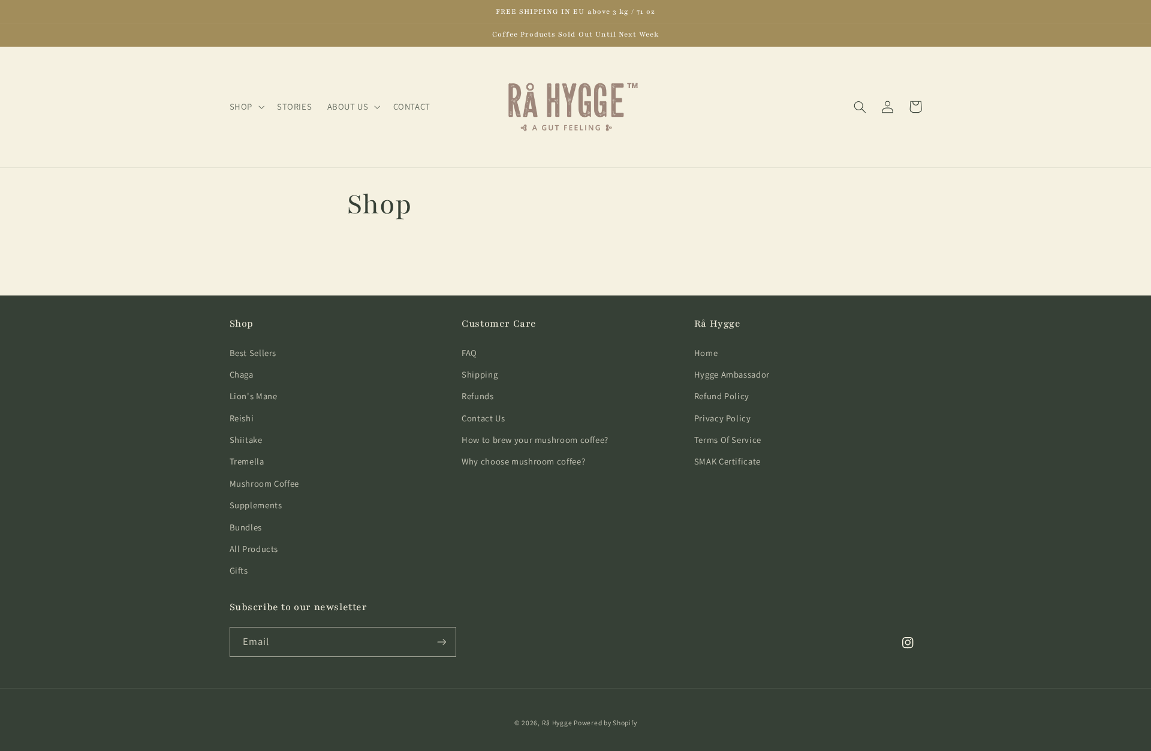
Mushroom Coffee (264, 483)
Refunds (477, 396)
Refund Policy (721, 396)
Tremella (247, 461)
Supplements (256, 505)
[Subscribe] (441, 641)
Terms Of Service (727, 439)
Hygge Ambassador (732, 374)
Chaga (242, 374)
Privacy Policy (722, 418)
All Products (254, 548)
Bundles (246, 527)
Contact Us (483, 418)
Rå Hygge (558, 722)
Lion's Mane (254, 396)
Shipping (480, 374)
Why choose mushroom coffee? (523, 461)
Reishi (242, 418)
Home (706, 352)
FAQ (469, 352)
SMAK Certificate (727, 461)
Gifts (239, 570)
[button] (245, 107)
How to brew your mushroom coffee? (535, 439)
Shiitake (246, 439)
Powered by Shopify (605, 722)
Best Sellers (253, 352)
